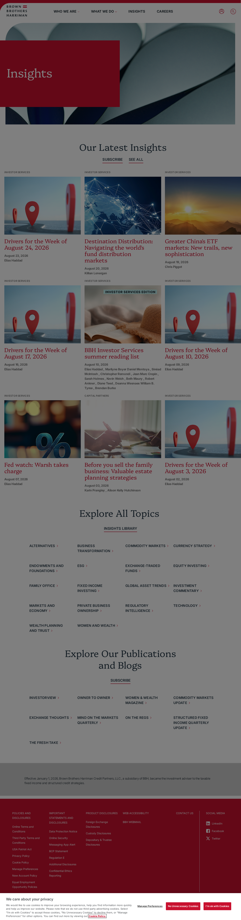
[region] (120, 906)
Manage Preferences (149, 906)
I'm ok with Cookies (217, 906)
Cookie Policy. (97, 916)
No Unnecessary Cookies (183, 906)
